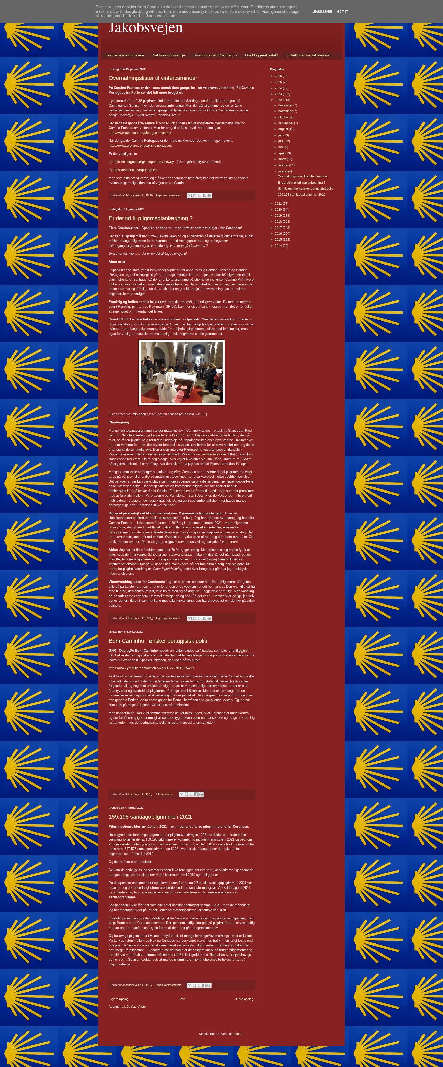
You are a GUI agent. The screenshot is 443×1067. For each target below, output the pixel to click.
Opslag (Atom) (137, 1006)
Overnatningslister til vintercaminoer (153, 78)
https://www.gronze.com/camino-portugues (140, 145)
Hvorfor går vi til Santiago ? (216, 55)
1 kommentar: (165, 794)
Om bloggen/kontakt (261, 55)
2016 (279, 233)
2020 (279, 209)
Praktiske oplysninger (169, 55)
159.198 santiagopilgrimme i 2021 (150, 817)
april (281, 153)
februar (283, 165)
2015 (279, 239)
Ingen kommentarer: (169, 195)
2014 (279, 246)
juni (281, 141)
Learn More (322, 11)
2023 (279, 94)
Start (182, 999)
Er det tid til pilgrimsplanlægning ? (151, 218)
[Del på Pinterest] (209, 195)
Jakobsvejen (146, 26)
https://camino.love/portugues (135, 170)
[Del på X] (199, 195)
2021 (279, 203)
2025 (279, 82)
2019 (279, 216)
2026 (279, 76)
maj (281, 147)
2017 (279, 228)
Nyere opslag (119, 999)
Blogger (238, 1034)
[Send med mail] (189, 195)
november (285, 111)
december (285, 105)
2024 (279, 88)
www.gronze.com (213, 454)
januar (283, 171)
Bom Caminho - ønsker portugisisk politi (158, 641)
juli (280, 135)
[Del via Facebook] (204, 195)
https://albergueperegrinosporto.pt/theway (143, 162)
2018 (279, 221)
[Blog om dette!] (194, 195)
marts (282, 159)
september (286, 123)
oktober (284, 117)
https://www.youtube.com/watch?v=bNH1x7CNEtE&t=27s (151, 668)
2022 (279, 100)
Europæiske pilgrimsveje (124, 55)
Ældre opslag (244, 999)
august (283, 129)
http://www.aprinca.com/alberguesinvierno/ (140, 133)
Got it (342, 11)
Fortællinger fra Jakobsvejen (308, 55)
